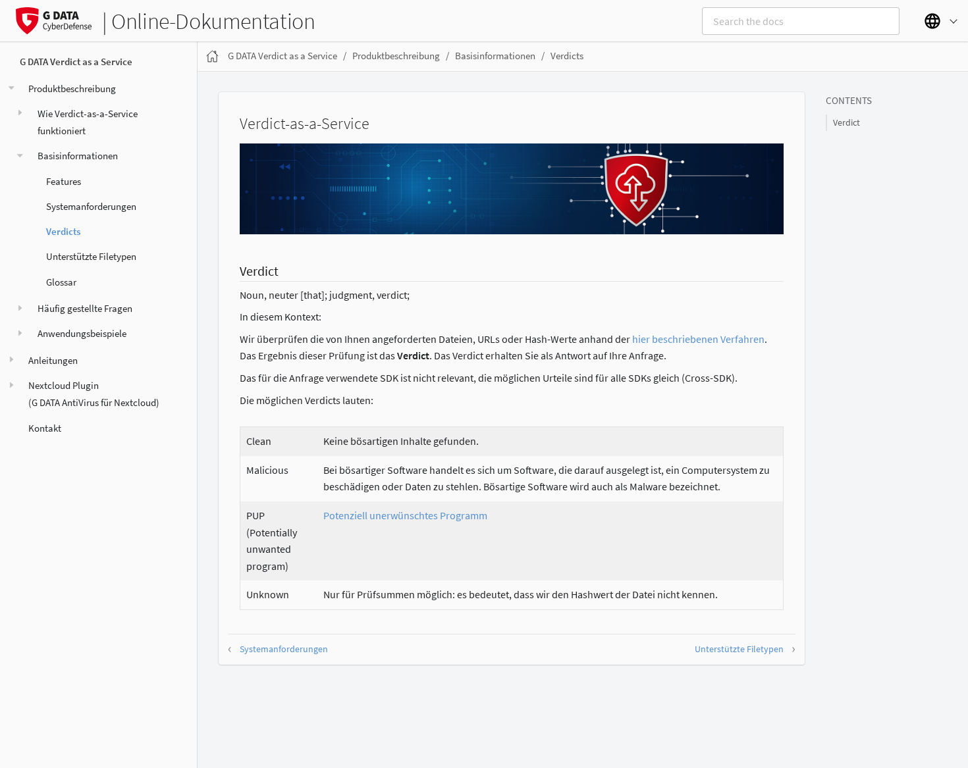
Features (63, 181)
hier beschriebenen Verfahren (698, 339)
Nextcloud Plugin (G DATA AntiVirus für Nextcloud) (93, 394)
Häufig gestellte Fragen (85, 308)
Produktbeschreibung (72, 88)
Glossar (61, 282)
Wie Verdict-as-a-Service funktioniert (88, 122)
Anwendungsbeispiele (82, 334)
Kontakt (44, 428)
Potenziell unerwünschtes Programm (405, 515)
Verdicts (63, 231)
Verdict (846, 122)
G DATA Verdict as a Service (76, 62)
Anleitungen (53, 360)
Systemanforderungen (91, 206)
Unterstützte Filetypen (91, 257)
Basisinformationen (78, 156)
